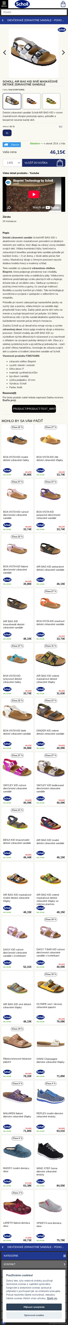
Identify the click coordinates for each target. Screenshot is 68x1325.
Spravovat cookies (34, 1315)
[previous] (5, 52)
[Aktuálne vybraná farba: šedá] (12, 101)
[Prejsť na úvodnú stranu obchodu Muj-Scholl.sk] (22, 4)
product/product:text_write (34, 408)
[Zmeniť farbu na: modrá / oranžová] (31, 101)
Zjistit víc (52, 1298)
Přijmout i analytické (34, 1307)
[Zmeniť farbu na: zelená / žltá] (51, 101)
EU (60, 126)
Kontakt (9, 1264)
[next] (63, 52)
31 (7, 133)
